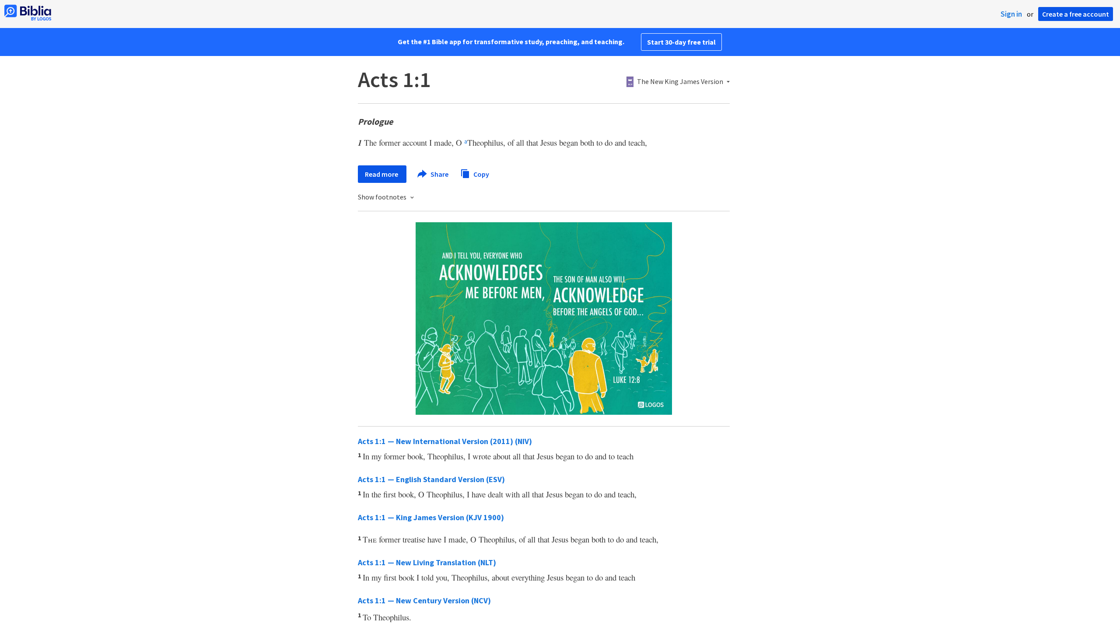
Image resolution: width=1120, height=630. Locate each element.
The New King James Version (680, 82)
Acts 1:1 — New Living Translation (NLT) (427, 562)
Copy (480, 174)
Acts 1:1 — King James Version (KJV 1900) (431, 517)
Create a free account (1075, 14)
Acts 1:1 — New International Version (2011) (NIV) (445, 441)
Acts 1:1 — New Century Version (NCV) (424, 600)
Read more (382, 174)
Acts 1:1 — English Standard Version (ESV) (431, 479)
